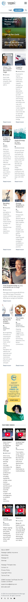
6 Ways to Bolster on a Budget (7, 139)
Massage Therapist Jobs (8, 565)
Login (10, 10)
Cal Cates (7, 74)
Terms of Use (5, 575)
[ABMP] (14, 397)
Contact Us (4, 567)
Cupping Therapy (19, 68)
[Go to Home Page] (12, 3)
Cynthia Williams (5, 146)
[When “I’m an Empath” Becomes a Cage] (7, 59)
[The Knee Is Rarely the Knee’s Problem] (7, 310)
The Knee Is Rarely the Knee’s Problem (7, 320)
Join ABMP (18, 10)
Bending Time (6, 204)
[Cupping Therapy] (20, 59)
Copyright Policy (6, 573)
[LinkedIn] (11, 599)
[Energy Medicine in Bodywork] (20, 196)
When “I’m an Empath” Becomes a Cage (7, 69)
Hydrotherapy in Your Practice (20, 142)
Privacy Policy (5, 570)
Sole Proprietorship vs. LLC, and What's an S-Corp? (13, 286)
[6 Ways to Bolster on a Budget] (7, 130)
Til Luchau (7, 207)
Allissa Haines (8, 289)
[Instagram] (8, 599)
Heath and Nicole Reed (6, 524)
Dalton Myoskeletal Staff (6, 328)
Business (5, 135)
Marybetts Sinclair (19, 147)
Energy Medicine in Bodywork (20, 205)
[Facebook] (2, 599)
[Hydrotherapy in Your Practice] (20, 132)
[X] (5, 599)
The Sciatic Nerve (20, 319)
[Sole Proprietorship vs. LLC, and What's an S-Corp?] (14, 271)
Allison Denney (20, 449)
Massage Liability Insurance (9, 552)
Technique (18, 64)
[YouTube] (15, 599)
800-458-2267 (5, 587)
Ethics (4, 64)
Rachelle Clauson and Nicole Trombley (20, 325)
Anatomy (18, 315)
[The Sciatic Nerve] (20, 310)
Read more (6, 122)
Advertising (4, 555)
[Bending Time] (7, 196)
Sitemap (3, 560)
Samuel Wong (21, 71)
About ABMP (5, 550)
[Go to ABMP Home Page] (3, 3)
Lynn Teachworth (19, 211)
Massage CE (5, 558)
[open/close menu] (25, 3)
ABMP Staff (7, 453)
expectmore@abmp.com (9, 584)
